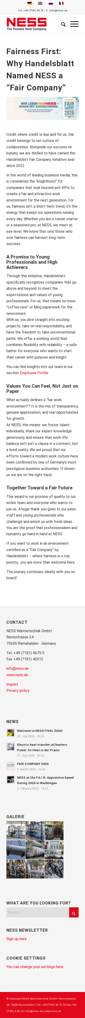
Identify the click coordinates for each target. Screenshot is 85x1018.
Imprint (12, 684)
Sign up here (16, 939)
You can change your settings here (34, 967)
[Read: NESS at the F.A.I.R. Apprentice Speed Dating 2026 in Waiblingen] (10, 779)
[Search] (61, 23)
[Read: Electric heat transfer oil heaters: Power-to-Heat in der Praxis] (10, 746)
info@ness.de (58, 10)
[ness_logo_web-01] (35, 23)
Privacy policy (18, 690)
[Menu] (72, 23)
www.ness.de (17, 675)
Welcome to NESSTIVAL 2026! (40, 731)
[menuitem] (61, 23)
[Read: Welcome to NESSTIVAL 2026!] (10, 732)
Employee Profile (34, 373)
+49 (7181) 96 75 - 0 (35, 10)
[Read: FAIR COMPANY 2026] (10, 766)
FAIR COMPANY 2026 (33, 764)
